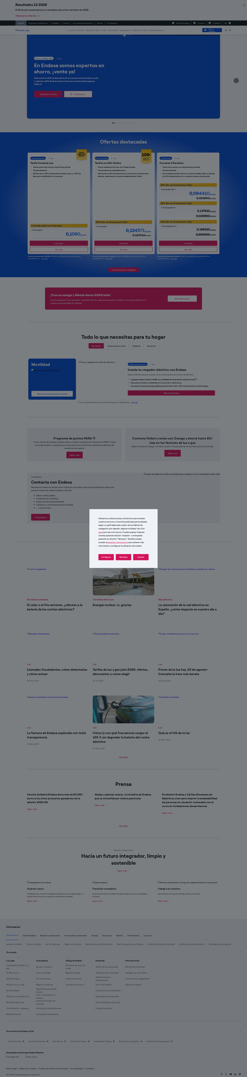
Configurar (106, 557)
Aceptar (140, 557)
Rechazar (124, 557)
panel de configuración (118, 542)
